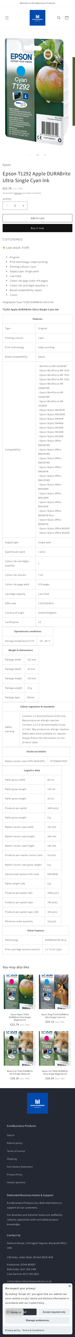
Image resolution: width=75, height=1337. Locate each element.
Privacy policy (12, 1330)
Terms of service (16, 1151)
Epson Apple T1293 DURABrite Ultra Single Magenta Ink (20, 1017)
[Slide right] (45, 155)
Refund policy (14, 1143)
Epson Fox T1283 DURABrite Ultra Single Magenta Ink (55, 1072)
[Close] (69, 1286)
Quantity (7, 198)
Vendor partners (16, 1182)
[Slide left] (30, 155)
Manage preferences (37, 1320)
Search (11, 1135)
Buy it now (37, 228)
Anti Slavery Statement (20, 1166)
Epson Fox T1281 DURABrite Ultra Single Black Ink (20, 1072)
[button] (7, 18)
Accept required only (54, 1312)
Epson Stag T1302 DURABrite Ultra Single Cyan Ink (55, 1015)
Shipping (17, 193)
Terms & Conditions (33, 1330)
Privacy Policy (14, 1174)
